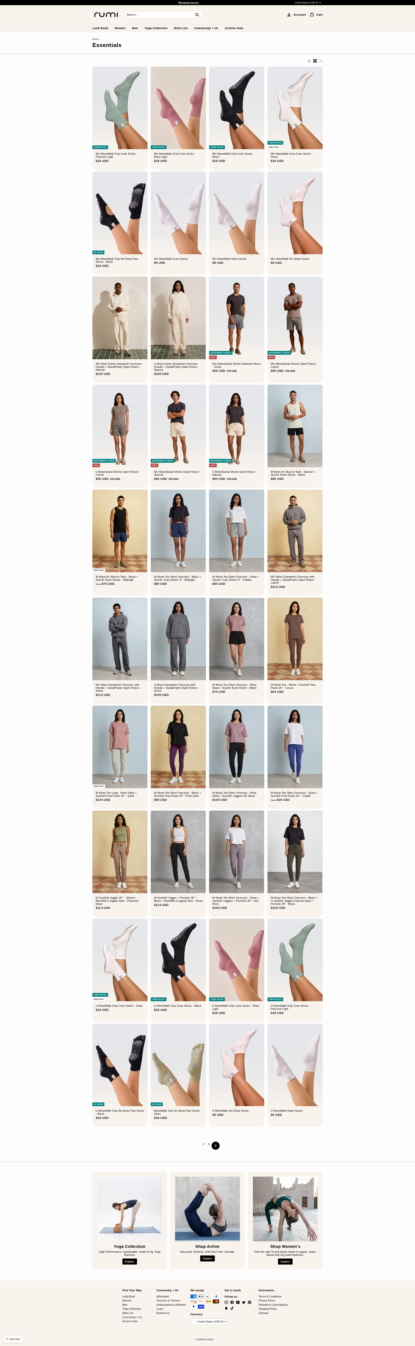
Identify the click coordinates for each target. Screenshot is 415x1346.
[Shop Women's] (285, 1209)
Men (135, 28)
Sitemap (263, 1313)
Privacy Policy (267, 1300)
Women (120, 28)
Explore (129, 1261)
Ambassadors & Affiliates (171, 1304)
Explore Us (163, 1313)
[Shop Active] (207, 1209)
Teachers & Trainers (168, 1300)
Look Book (100, 28)
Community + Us (206, 28)
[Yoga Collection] (129, 1209)
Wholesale (162, 1296)
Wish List (181, 28)
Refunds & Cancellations (273, 1304)
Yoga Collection (156, 28)
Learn (159, 1308)
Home (95, 39)
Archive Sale (234, 28)
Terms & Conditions (270, 1296)
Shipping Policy (268, 1308)
